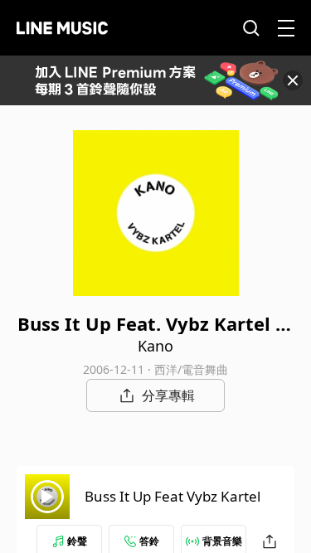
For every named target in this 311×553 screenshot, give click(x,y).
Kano (155, 346)
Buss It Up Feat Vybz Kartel (172, 496)
